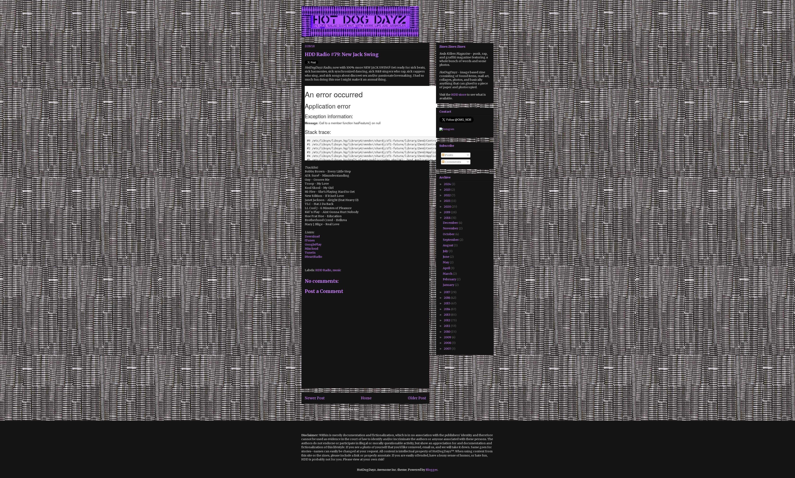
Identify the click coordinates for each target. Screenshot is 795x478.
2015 (447, 303)
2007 (448, 348)
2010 (447, 332)
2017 (447, 292)
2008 (448, 343)
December (451, 223)
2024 (448, 184)
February (450, 279)
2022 (447, 195)
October (449, 234)
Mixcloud (311, 248)
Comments (452, 162)
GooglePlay (313, 244)
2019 (447, 212)
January (449, 285)
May (446, 262)
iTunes (310, 240)
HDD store (458, 94)
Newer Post (315, 398)
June (446, 257)
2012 (447, 320)
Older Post (417, 398)
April (446, 268)
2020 (448, 206)
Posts (448, 155)
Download (312, 236)
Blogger (431, 470)
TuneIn (310, 252)
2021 (447, 201)
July (446, 251)
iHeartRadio (313, 257)
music (336, 270)
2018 (447, 218)
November (451, 228)
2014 (447, 309)
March (448, 274)
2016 (447, 298)
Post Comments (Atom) (375, 409)
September (451, 240)
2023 (447, 189)
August (448, 245)
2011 (447, 326)
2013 (447, 315)
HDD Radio (323, 270)
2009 (448, 337)
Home (366, 398)
